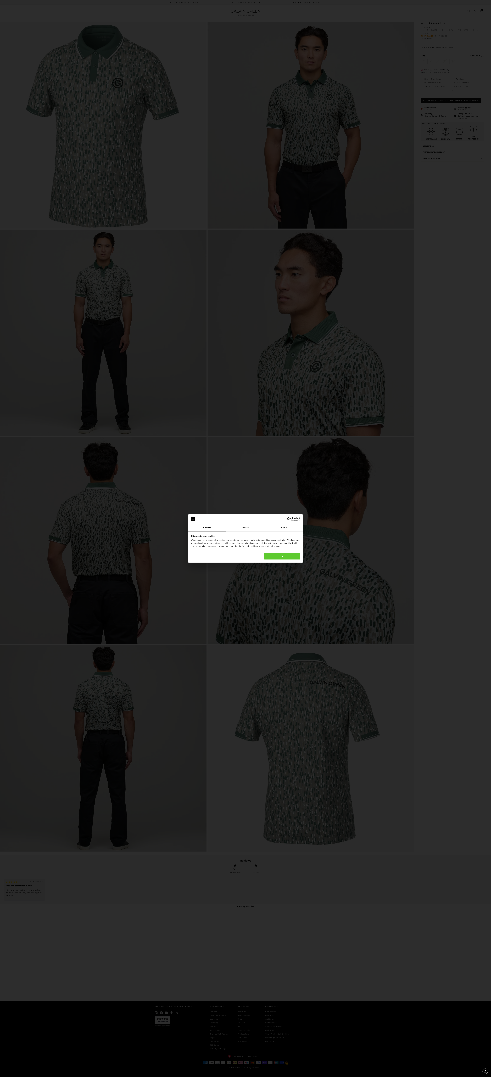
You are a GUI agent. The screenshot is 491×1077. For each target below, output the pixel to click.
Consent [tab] (207, 528)
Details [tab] (245, 528)
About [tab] (284, 528)
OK (282, 556)
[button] (485, 1071)
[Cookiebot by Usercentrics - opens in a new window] (289, 519)
